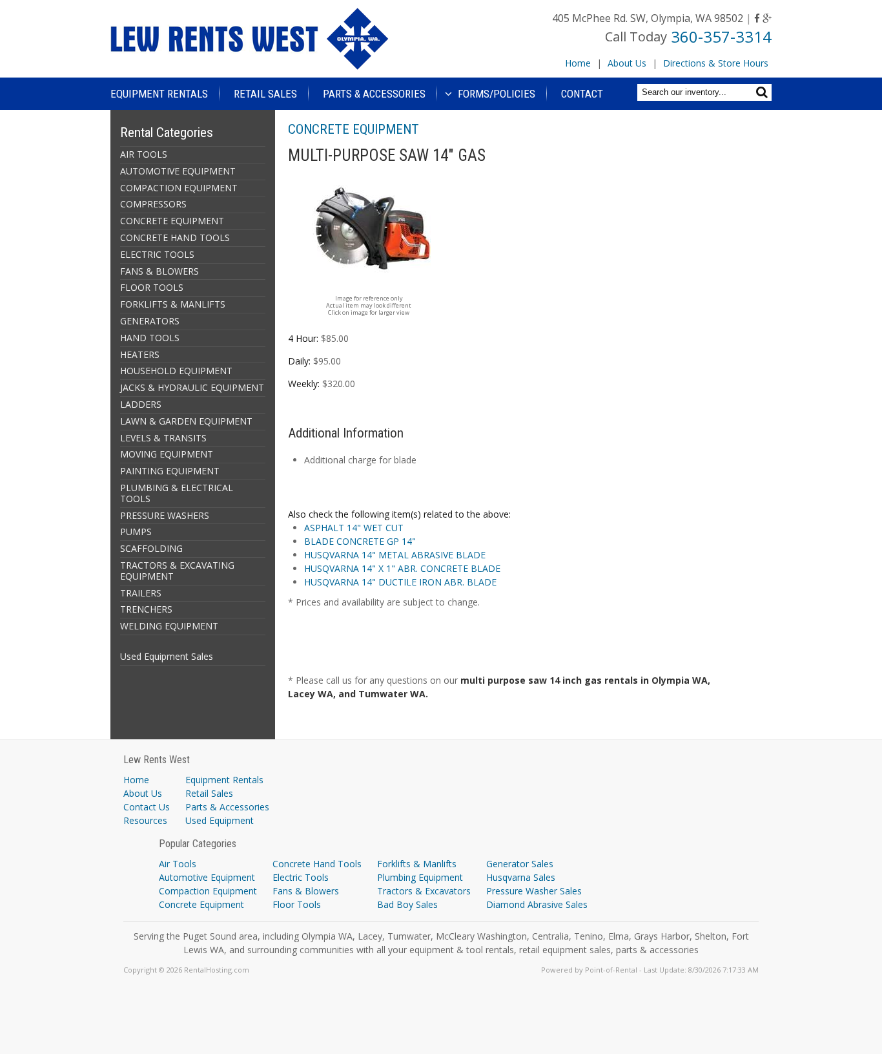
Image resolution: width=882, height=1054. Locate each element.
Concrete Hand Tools (317, 864)
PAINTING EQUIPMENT (170, 471)
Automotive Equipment (207, 877)
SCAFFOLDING (151, 548)
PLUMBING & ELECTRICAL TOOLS (176, 493)
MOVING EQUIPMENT (166, 454)
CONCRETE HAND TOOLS (175, 237)
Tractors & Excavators (424, 891)
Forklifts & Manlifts (416, 864)
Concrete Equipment (201, 904)
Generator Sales (519, 864)
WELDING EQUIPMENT (169, 626)
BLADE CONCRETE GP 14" (360, 541)
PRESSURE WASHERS (164, 515)
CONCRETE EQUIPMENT (172, 221)
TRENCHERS (146, 609)
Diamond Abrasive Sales (537, 904)
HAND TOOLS (149, 338)
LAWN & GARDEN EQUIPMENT (186, 421)
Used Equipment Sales (166, 656)
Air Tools (177, 864)
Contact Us (146, 807)
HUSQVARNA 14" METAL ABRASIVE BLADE (395, 555)
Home (578, 63)
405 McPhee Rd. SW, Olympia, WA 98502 (647, 18)
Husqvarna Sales (520, 877)
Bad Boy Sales (407, 904)
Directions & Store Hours (715, 63)
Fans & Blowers (305, 891)
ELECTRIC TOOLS (157, 254)
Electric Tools (300, 877)
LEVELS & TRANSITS (163, 438)
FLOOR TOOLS (151, 287)
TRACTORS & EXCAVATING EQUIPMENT (177, 570)
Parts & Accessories (374, 93)
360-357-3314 (721, 36)
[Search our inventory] (763, 92)
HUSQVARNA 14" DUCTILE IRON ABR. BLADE (400, 582)
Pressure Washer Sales (534, 891)
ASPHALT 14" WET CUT (354, 528)
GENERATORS (149, 321)
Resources (145, 820)
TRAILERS (140, 593)
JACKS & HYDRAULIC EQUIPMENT (192, 387)
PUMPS (136, 531)
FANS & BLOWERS (159, 271)
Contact (582, 93)
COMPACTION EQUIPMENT (179, 188)
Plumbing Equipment (420, 877)
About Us (627, 63)
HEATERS (139, 354)
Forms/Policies (495, 93)
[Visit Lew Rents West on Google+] (767, 18)
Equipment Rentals (159, 93)
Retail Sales (265, 93)
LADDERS (140, 404)
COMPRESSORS (153, 204)
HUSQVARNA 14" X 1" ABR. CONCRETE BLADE (402, 568)
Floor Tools (296, 904)
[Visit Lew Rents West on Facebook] (757, 18)
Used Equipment (219, 820)
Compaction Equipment (208, 891)
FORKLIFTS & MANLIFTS (172, 304)
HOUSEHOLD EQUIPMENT (176, 370)
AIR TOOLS (143, 154)
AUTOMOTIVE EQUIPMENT (178, 171)
